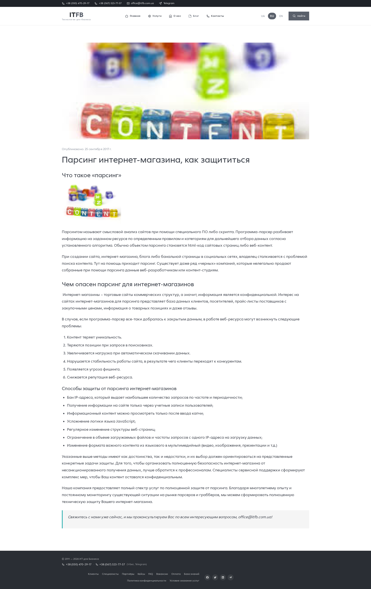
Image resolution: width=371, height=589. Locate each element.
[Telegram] (231, 577)
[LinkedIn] (223, 577)
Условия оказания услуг (184, 580)
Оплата (176, 573)
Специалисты (110, 573)
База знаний (191, 573)
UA (263, 16)
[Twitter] (215, 577)
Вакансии (162, 573)
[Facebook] (207, 577)
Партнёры (128, 573)
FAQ (150, 573)
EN (281, 16)
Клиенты (93, 573)
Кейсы (141, 573)
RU (272, 16)
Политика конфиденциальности (146, 580)
